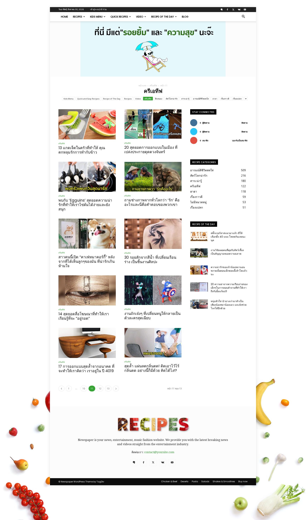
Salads (205, 481)
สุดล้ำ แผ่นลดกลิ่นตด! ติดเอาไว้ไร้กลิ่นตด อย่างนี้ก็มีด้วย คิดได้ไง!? (151, 368)
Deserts (184, 481)
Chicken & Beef (169, 481)
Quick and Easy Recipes (88, 98)
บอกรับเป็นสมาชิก (240, 140)
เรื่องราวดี (225, 98)
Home (64, 16)
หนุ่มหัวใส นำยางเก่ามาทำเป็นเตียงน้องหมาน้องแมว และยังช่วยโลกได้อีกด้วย (228, 304)
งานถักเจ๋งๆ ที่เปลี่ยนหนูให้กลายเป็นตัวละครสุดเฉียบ (152, 316)
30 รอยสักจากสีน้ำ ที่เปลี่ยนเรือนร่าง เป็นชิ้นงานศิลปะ (150, 259)
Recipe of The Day (162, 16)
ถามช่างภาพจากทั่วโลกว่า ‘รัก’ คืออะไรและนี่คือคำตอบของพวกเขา (152, 202)
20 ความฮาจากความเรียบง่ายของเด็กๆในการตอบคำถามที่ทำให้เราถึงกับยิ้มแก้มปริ (229, 287)
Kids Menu (96, 16)
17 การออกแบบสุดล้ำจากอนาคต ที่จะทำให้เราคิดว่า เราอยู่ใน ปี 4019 (86, 368)
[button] (243, 17)
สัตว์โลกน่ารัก (172, 98)
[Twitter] (233, 9)
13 (108, 388)
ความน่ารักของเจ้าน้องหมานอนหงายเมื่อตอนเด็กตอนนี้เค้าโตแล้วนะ (229, 270)
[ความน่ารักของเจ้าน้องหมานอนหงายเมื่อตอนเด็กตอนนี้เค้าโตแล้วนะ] (199, 270)
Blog (185, 16)
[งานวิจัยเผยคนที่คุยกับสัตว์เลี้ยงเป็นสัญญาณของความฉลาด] (199, 253)
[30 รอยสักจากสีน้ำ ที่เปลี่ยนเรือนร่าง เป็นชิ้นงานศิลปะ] (153, 234)
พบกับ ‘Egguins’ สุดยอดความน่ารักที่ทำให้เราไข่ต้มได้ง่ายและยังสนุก (85, 205)
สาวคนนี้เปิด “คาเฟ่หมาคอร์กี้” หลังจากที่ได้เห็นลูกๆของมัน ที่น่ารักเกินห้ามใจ (86, 261)
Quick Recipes (119, 16)
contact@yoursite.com (159, 452)
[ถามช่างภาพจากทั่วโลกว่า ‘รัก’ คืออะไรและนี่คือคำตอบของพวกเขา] (153, 176)
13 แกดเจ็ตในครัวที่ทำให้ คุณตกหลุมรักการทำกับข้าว (81, 150)
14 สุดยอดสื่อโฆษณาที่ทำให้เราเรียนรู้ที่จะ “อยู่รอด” (83, 316)
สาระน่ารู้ (185, 98)
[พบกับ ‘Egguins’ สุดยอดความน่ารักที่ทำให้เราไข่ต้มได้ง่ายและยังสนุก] (87, 177)
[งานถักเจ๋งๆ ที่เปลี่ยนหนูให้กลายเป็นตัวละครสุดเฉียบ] (153, 290)
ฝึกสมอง (158, 98)
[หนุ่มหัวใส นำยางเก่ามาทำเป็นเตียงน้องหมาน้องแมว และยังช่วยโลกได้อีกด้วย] (199, 304)
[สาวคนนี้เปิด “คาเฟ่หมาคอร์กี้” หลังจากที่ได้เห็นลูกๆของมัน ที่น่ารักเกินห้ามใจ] (87, 233)
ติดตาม (245, 122)
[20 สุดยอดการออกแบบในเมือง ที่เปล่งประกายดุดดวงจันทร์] (153, 124)
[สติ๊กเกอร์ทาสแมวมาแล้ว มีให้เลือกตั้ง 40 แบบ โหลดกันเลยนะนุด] (199, 236)
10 (84, 388)
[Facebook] (227, 9)
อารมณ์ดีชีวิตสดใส (201, 98)
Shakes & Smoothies (224, 481)
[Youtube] (245, 9)
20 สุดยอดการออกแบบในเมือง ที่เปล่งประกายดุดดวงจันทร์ (150, 149)
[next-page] (116, 388)
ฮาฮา (214, 98)
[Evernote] (221, 9)
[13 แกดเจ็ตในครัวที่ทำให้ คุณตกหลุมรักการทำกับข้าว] (87, 124)
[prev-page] (61, 388)
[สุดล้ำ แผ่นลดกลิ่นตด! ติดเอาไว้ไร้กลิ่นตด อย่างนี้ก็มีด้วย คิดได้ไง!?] (153, 343)
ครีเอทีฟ (153, 85)
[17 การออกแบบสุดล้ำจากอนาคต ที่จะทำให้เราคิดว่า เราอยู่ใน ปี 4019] (87, 343)
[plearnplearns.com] (153, 49)
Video (139, 16)
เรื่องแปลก (237, 98)
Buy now (243, 481)
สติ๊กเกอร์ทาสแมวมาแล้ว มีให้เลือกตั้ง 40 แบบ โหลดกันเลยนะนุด (228, 236)
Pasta (195, 481)
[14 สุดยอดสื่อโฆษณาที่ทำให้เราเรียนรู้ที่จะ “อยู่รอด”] (87, 290)
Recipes (77, 16)
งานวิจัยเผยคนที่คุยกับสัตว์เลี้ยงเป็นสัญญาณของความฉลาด (227, 251)
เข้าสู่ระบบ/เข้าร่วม (98, 9)
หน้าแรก (142, 85)
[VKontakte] (239, 9)
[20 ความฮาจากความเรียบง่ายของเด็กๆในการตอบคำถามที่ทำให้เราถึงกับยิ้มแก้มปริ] (199, 287)
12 (100, 388)
